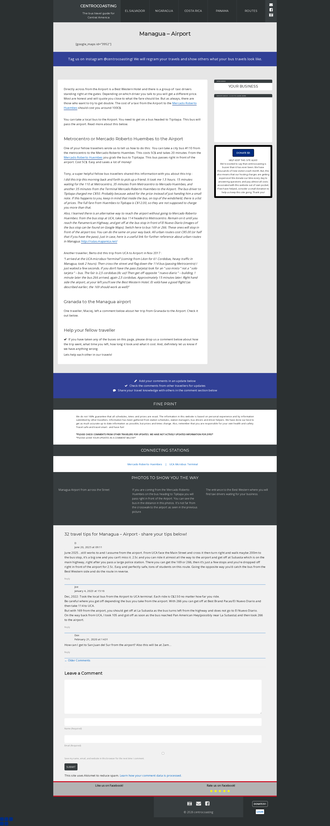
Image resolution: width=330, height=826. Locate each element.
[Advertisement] (243, 118)
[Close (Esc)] (2, 819)
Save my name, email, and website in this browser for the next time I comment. (104, 758)
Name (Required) (73, 728)
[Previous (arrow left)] (2, 823)
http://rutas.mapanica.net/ (99, 241)
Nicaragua (164, 11)
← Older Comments (77, 660)
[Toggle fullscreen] (6, 819)
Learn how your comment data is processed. (151, 775)
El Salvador (135, 11)
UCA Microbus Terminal (183, 464)
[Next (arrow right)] (6, 823)
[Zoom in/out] (11, 819)
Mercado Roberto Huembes (83, 157)
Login (260, 811)
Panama (222, 11)
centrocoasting (98, 6)
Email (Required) (72, 745)
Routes (251, 11)
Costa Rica (193, 11)
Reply (67, 578)
